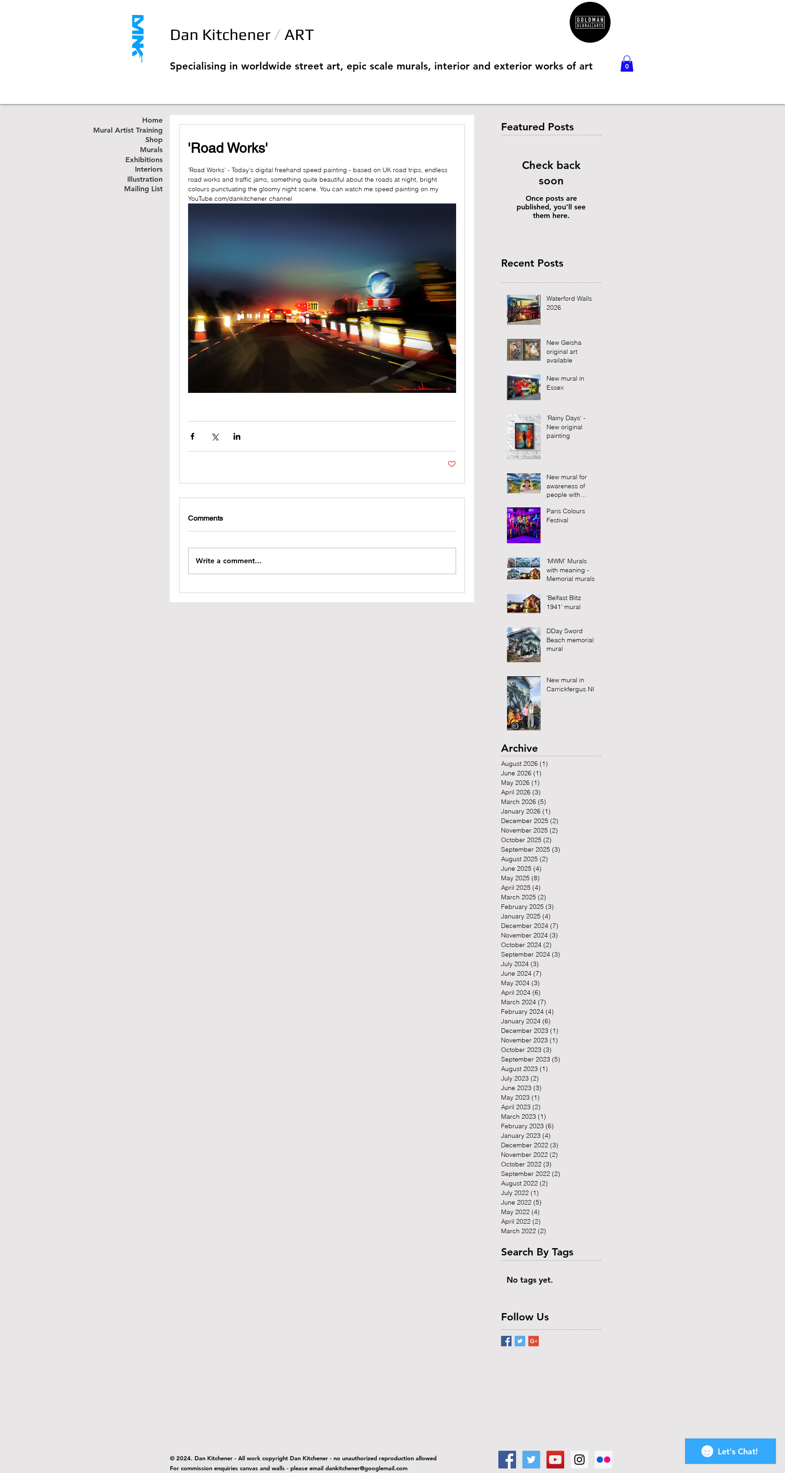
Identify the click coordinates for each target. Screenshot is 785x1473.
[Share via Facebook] (192, 436)
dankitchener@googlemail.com (366, 1468)
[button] (627, 63)
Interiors (149, 170)
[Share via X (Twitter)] (214, 436)
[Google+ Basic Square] (533, 1341)
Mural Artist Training (138, 131)
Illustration (145, 180)
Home (152, 121)
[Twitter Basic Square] (520, 1341)
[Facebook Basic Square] (506, 1341)
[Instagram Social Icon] (579, 1459)
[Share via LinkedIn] (237, 436)
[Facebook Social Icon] (507, 1459)
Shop (154, 140)
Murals (151, 150)
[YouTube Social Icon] (555, 1459)
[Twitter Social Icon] (531, 1459)
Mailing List (143, 189)
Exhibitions (144, 160)
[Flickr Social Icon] (603, 1459)
